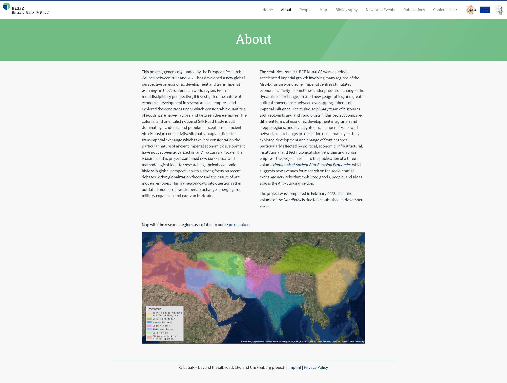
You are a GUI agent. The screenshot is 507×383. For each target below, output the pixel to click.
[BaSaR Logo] (26, 10)
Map (323, 9)
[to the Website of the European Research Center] (471, 10)
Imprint (294, 367)
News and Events (380, 9)
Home (267, 9)
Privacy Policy (316, 367)
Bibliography (346, 9)
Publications (414, 9)
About (286, 9)
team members (237, 224)
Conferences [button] (443, 9)
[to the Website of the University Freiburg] (485, 10)
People (305, 9)
